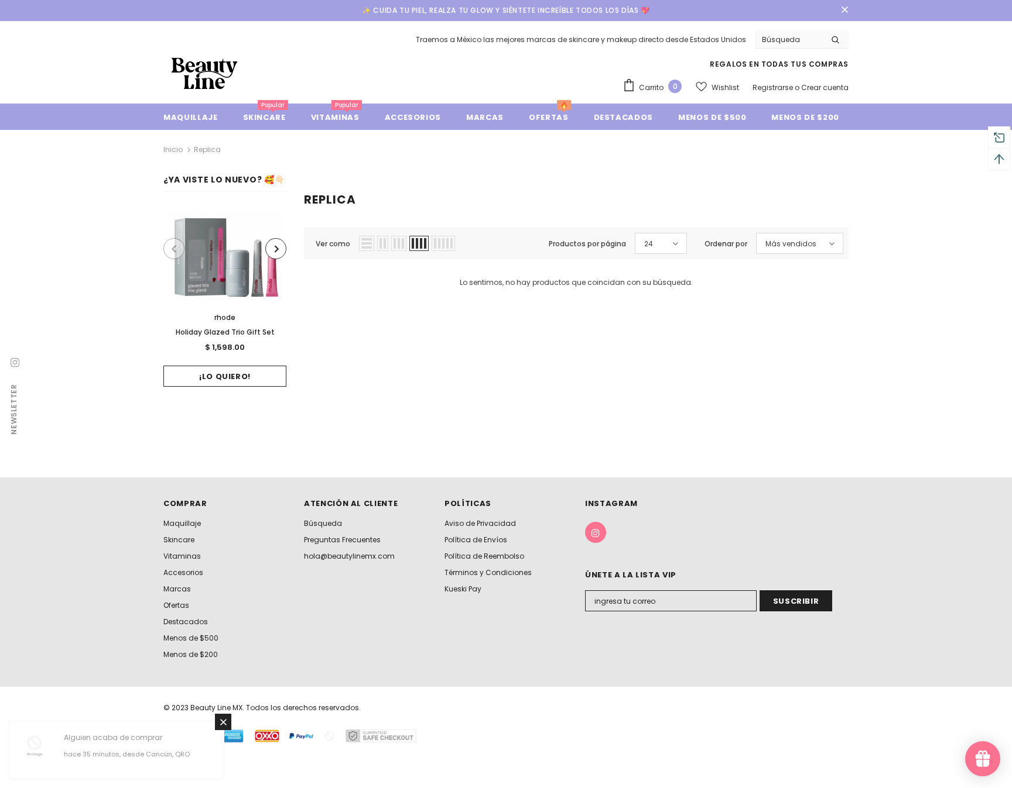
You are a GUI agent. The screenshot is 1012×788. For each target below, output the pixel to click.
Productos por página (587, 244)
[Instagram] (595, 532)
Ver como (333, 244)
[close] (844, 10)
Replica (207, 149)
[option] (225, 298)
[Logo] (204, 73)
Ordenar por (726, 244)
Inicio (173, 149)
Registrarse (774, 87)
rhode (224, 317)
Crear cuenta (825, 87)
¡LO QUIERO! (225, 376)
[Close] (223, 722)
